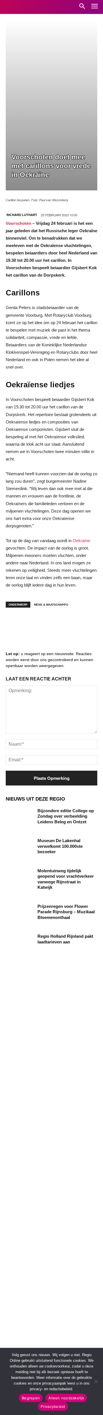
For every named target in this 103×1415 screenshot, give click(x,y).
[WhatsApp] (83, 623)
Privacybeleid (53, 1406)
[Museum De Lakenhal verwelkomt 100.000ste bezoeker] (19, 847)
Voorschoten (18, 223)
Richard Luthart (22, 215)
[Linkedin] (31, 623)
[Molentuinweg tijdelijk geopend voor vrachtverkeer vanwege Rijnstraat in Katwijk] (19, 877)
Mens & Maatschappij (51, 604)
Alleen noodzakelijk (66, 1398)
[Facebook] (14, 623)
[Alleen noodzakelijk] (96, 1381)
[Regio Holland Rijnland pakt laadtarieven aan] (19, 943)
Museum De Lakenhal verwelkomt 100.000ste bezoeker (60, 846)
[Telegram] (48, 623)
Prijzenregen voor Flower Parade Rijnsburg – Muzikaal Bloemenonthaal (66, 912)
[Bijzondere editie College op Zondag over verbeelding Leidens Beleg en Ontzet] (19, 817)
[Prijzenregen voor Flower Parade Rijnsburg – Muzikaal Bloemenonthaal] (19, 913)
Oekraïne (81, 540)
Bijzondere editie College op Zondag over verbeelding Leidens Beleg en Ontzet (65, 816)
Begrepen (31, 1398)
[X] (65, 623)
